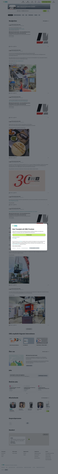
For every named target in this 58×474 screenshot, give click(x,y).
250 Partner (20, 241)
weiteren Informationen (15, 244)
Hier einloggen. (14, 238)
